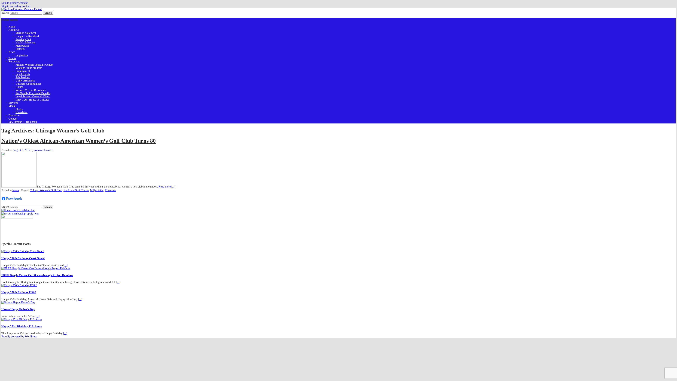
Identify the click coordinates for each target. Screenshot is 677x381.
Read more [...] (166, 186)
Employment (23, 70)
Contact (12, 118)
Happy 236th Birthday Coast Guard (23, 258)
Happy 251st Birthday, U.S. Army (21, 326)
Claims (19, 86)
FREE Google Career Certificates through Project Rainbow (37, 275)
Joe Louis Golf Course (76, 190)
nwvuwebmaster (43, 150)
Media (12, 105)
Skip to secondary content (15, 6)
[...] (66, 265)
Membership (22, 45)
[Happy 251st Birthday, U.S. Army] (21, 319)
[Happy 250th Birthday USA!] (19, 285)
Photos (19, 109)
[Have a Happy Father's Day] (18, 302)
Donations (14, 115)
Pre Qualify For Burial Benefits (33, 93)
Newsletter (22, 112)
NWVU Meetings (25, 42)
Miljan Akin (96, 190)
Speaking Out (23, 39)
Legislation (22, 55)
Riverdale (110, 190)
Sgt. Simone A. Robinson (22, 121)
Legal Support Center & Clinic (33, 96)
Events (12, 58)
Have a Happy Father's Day (18, 309)
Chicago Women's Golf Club (46, 190)
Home (11, 26)
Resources (14, 61)
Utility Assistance (25, 80)
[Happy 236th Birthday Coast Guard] (22, 251)
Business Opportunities (28, 83)
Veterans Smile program (29, 67)
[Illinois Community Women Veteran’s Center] (18, 210)
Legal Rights (23, 74)
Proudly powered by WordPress (19, 336)
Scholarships (23, 77)
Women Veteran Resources (30, 90)
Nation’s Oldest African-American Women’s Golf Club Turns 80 (78, 141)
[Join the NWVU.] (20, 213)
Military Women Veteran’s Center (34, 64)
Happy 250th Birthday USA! (18, 292)
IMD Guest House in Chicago (32, 99)
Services (13, 102)
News (11, 51)
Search (5, 12)
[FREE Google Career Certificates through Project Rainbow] (35, 268)
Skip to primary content (14, 2)
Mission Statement (26, 32)
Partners (20, 48)
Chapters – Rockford (27, 36)
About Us (13, 29)
